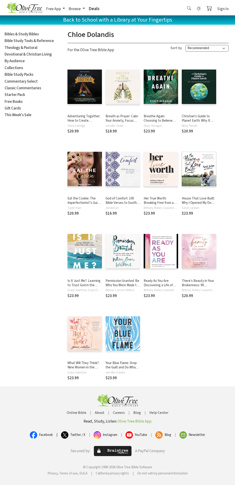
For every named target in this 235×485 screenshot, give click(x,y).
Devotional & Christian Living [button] (28, 54)
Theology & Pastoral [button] (21, 47)
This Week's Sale (18, 115)
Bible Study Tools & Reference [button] (29, 41)
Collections (14, 68)
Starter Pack (15, 95)
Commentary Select (21, 81)
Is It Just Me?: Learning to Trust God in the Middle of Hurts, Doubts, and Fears (84, 287)
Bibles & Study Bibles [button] (22, 34)
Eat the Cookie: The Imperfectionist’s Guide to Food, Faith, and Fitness (84, 205)
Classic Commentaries (23, 88)
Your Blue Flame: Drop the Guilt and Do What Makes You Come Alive (121, 367)
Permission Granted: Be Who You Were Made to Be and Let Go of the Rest (122, 287)
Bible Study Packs (19, 74)
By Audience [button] (15, 61)
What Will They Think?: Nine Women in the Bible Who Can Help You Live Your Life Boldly (84, 369)
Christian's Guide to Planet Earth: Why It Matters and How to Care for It (196, 123)
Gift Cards (13, 108)
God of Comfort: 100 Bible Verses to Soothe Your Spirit (122, 203)
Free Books (13, 101)
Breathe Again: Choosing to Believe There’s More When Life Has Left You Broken (161, 123)
